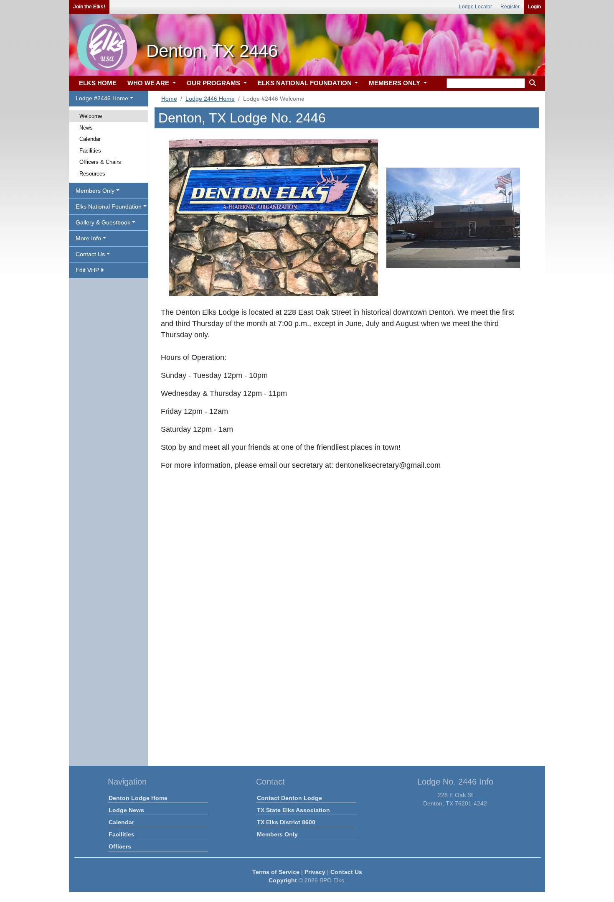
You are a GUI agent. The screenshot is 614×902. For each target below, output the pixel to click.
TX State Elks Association (293, 810)
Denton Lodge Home (138, 798)
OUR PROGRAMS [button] (214, 83)
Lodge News (126, 810)
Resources (92, 174)
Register (510, 7)
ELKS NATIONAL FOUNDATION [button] (305, 83)
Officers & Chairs (100, 162)
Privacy (314, 872)
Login (534, 7)
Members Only (277, 834)
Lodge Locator (475, 7)
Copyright (283, 880)
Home (169, 98)
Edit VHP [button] (88, 270)
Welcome (90, 116)
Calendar (90, 139)
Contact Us (346, 872)
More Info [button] (88, 238)
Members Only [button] (95, 190)
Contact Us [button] (90, 254)
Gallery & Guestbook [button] (103, 222)
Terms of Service (275, 872)
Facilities (90, 151)
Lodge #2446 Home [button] (102, 98)
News (86, 128)
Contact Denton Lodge (289, 798)
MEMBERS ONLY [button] (395, 83)
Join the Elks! (89, 7)
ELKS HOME (98, 83)
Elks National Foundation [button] (109, 206)
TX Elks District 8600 (286, 822)
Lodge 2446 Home (210, 98)
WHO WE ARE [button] (149, 83)
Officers (120, 846)
